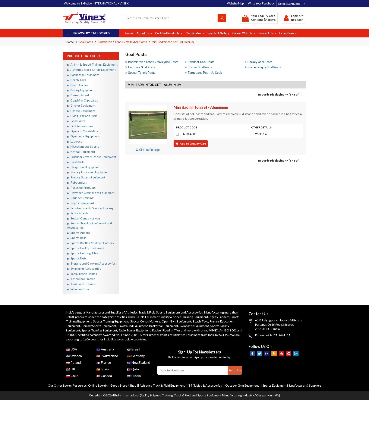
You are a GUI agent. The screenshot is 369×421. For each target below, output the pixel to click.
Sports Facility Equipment (86, 248)
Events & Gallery (218, 33)
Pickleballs (76, 162)
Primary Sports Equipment (87, 177)
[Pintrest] (288, 353)
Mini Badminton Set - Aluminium (173, 42)
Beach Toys (77, 80)
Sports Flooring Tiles (83, 253)
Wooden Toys (79, 289)
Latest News (287, 33)
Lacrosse (75, 141)
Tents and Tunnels (82, 284)
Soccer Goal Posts (200, 67)
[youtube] (281, 353)
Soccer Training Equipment (111, 321)
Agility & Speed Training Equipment (93, 64)
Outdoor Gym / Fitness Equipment (92, 157)
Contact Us (265, 33)
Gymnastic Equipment (84, 136)
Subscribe (235, 370)
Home (129, 33)
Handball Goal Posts (201, 62)
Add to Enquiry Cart (192, 143)
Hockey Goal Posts (259, 62)
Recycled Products (82, 187)
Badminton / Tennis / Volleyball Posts (122, 42)
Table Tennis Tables (83, 273)
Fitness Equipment (82, 110)
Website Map (235, 3)
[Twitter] (259, 353)
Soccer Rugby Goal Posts (264, 67)
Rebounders (78, 182)
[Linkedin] (296, 353)
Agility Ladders (219, 317)
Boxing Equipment (82, 90)
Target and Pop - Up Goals (205, 72)
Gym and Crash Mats (83, 131)
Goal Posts (85, 42)
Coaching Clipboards (83, 100)
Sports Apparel (80, 232)
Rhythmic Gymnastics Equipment (92, 192)
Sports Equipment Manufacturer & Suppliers (291, 385)
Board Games (78, 85)
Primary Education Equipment (89, 172)
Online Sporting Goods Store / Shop (112, 385)
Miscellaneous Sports (84, 146)
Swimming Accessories (85, 268)
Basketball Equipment (84, 75)
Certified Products (167, 33)
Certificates (193, 33)
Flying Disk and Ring (83, 116)
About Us (143, 33)
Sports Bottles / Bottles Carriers (91, 243)
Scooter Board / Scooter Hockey (91, 208)
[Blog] (274, 353)
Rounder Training (81, 198)
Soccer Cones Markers (85, 218)
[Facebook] (252, 353)
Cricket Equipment (82, 105)
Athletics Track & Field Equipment (92, 69)
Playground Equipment (85, 167)
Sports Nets (78, 258)
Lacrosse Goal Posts (141, 67)
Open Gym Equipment (176, 321)
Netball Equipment (82, 151)
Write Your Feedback (261, 3)
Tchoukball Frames (82, 279)
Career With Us (242, 33)
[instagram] (266, 353)
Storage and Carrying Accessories (92, 263)
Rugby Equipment (81, 203)
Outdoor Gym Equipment (242, 385)
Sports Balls (77, 238)
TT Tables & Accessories (205, 385)
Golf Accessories (81, 126)
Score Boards (78, 213)
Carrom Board (79, 95)
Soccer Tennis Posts (141, 72)
